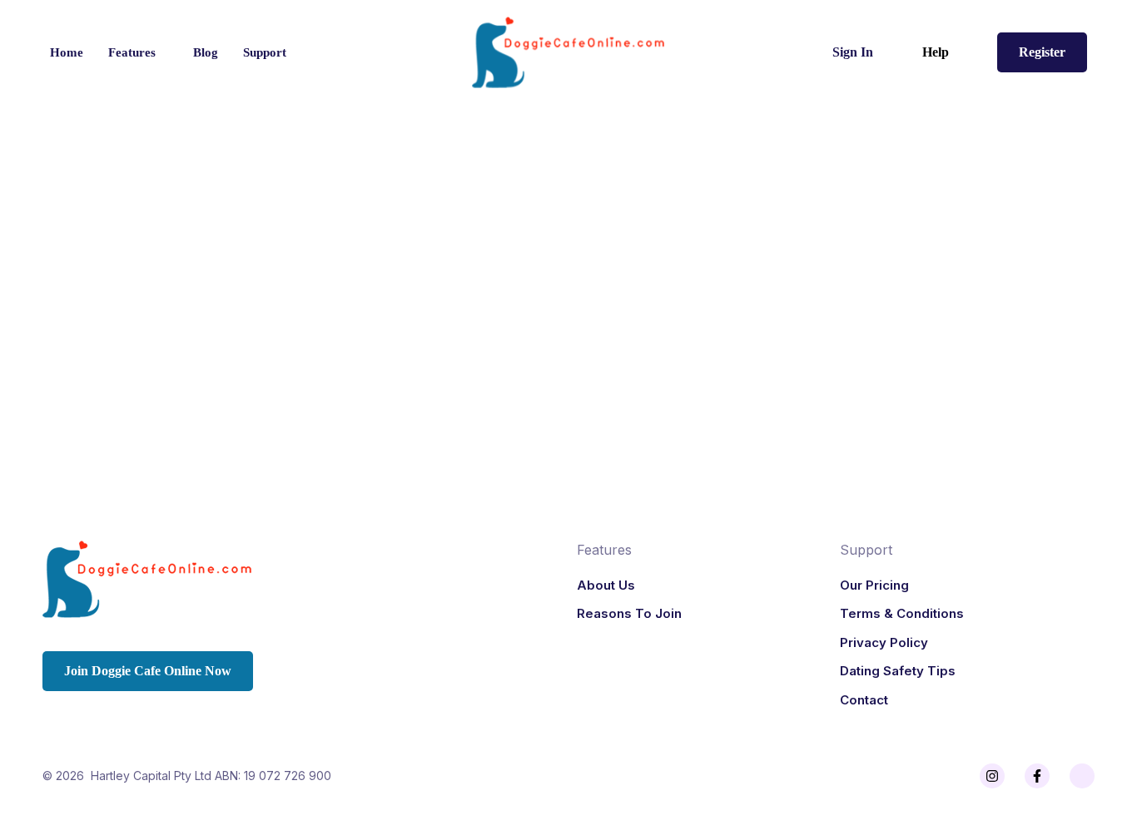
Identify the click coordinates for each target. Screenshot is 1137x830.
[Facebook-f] (1037, 775)
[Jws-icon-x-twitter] (1082, 775)
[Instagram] (992, 775)
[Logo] (568, 52)
